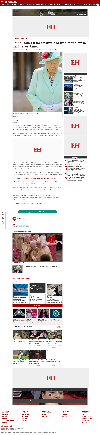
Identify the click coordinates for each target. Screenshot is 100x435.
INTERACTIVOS (66, 417)
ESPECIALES (25, 415)
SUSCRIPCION (86, 422)
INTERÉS (24, 408)
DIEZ (83, 415)
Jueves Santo (19, 226)
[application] (37, 247)
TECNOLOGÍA (46, 411)
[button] (3, 213)
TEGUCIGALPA (6, 413)
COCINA (24, 413)
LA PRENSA (85, 413)
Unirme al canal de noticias (38, 212)
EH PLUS (64, 408)
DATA (63, 413)
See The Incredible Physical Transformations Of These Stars (37, 341)
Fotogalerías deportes (78, 100)
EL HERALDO (85, 411)
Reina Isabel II (26, 226)
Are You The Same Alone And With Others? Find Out (53, 361)
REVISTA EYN (85, 420)
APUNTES (24, 420)
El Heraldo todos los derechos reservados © (12, 428)
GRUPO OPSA (86, 408)
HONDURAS (5, 411)
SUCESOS (4, 417)
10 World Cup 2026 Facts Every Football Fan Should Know (20, 361)
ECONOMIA (5, 415)
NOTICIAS (5, 408)
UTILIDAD (45, 408)
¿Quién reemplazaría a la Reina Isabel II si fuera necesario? (39, 178)
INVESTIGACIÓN (66, 411)
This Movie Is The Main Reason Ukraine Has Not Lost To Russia (36, 361)
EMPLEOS (44, 415)
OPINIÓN (24, 418)
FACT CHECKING (66, 415)
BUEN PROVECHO (87, 418)
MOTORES (45, 417)
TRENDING (25, 417)
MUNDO (4, 418)
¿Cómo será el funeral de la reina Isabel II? (31, 203)
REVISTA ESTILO (86, 417)
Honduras (75, 107)
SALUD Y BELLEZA (47, 413)
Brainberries (21, 343)
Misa (14, 226)
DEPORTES (25, 411)
